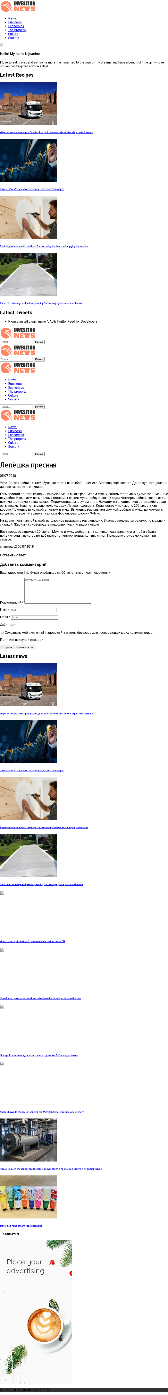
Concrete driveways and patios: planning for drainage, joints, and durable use (41, 303)
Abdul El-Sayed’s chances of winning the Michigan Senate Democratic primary (42, 1112)
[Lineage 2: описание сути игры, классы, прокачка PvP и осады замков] (28, 1047)
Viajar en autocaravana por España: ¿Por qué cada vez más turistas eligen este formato (46, 132)
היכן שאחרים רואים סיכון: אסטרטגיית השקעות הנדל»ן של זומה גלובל (32, 189)
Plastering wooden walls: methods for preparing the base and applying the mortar (44, 246)
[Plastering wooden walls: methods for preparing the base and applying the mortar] (28, 238)
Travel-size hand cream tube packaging (21, 1225)
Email (5, 617)
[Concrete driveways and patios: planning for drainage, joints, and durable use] (28, 295)
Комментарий (12, 602)
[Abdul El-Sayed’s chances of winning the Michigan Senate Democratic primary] (28, 1104)
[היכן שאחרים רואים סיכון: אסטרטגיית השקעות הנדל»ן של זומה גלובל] (28, 181)
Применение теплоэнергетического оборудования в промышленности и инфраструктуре (51, 1168)
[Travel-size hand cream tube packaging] (28, 1217)
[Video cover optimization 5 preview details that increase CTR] (28, 933)
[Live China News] (18, 373)
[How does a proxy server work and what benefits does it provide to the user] (28, 990)
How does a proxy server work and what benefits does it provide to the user (40, 998)
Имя (4, 610)
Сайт (3, 625)
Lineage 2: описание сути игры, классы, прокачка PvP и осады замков (39, 1055)
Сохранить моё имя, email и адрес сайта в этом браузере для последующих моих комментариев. (79, 633)
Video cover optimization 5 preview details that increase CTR (32, 941)
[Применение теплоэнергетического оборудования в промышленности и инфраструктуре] (28, 1160)
